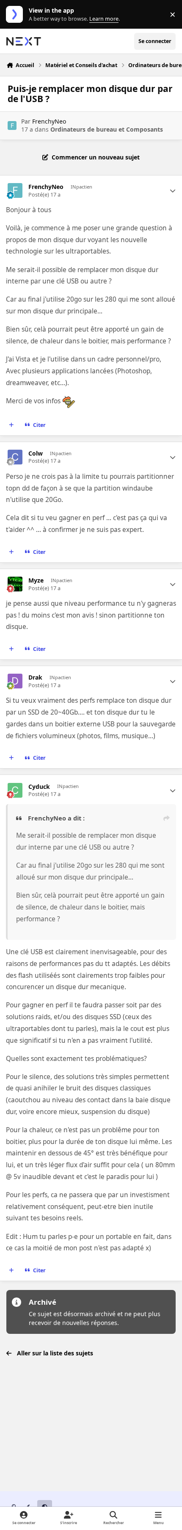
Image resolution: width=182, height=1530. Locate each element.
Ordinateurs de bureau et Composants (106, 129)
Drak (35, 677)
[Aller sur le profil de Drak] (15, 681)
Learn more (16, 15)
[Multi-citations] (11, 425)
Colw (35, 453)
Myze (36, 580)
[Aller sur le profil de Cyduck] (15, 790)
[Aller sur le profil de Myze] (15, 584)
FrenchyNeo (49, 121)
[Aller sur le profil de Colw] (15, 457)
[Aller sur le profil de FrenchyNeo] (12, 125)
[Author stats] (172, 190)
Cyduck (39, 787)
